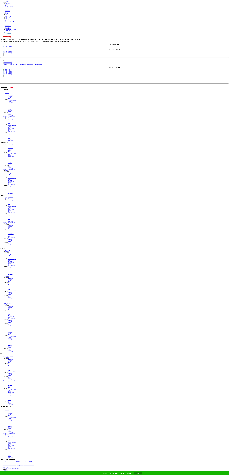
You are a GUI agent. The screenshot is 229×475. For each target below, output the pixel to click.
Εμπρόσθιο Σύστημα (12, 100)
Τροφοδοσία (10, 96)
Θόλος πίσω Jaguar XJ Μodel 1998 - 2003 (11, 468)
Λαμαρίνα (9, 114)
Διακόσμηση (10, 109)
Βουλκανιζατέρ (8, 28)
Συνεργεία (7, 25)
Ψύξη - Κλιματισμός (11, 107)
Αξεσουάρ (7, 93)
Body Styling (10, 115)
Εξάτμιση (9, 101)
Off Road (7, 19)
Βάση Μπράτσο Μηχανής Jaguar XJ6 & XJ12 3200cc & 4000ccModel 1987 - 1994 (18, 461)
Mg (6, 7)
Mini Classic (7, 10)
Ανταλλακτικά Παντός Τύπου (10, 29)
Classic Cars (7, 17)
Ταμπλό (9, 111)
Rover (6, 4)
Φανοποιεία (7, 27)
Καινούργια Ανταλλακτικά (8, 91)
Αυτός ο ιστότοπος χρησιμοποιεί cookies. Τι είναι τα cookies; (117, 473)
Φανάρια (9, 97)
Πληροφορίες (5, 463)
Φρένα (9, 105)
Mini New (7, 14)
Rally (6, 18)
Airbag (9, 98)
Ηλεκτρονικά (10, 95)
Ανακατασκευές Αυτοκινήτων (11, 20)
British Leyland (8, 16)
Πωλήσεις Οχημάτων (9, 30)
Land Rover (7, 3)
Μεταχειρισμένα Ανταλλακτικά (9, 116)
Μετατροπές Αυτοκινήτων (10, 21)
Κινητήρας (10, 103)
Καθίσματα (10, 110)
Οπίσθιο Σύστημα (11, 102)
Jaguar (6, 5)
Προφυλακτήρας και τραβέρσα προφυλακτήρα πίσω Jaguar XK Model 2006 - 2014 (18, 465)
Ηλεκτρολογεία (8, 26)
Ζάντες (9, 113)
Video (4, 22)
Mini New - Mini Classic (10, 6)
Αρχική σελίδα (6, 1)
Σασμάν (9, 104)
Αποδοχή (138, 473)
